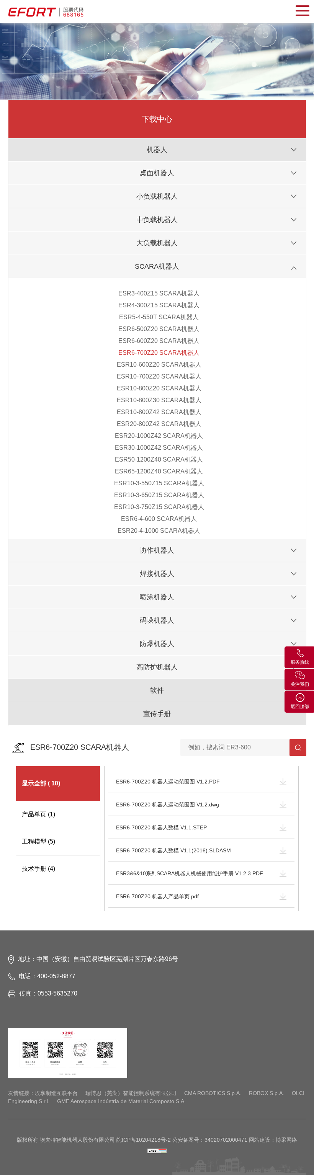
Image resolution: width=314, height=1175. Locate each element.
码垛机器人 (157, 620)
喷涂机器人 (157, 597)
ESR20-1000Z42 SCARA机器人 (159, 435)
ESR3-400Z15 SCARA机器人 (159, 293)
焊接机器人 (157, 574)
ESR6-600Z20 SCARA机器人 (159, 341)
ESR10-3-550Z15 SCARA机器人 (159, 483)
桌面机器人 (157, 173)
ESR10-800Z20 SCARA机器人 (159, 388)
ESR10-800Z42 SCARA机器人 (159, 412)
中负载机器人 (157, 220)
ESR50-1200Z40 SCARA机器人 (159, 459)
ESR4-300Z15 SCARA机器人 (159, 305)
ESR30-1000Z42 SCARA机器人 (159, 447)
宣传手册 (157, 714)
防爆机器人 (157, 644)
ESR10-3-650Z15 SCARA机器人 (159, 495)
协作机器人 (157, 550)
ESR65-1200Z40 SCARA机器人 (159, 471)
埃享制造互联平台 (56, 1093)
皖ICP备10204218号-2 (143, 1140)
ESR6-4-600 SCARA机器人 (159, 519)
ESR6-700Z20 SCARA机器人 (159, 352)
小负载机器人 (157, 196)
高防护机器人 (157, 667)
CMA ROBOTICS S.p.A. (212, 1093)
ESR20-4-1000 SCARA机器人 (159, 530)
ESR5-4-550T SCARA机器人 (159, 317)
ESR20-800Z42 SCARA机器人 (159, 424)
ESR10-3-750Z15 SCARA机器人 (159, 507)
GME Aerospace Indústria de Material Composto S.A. (121, 1101)
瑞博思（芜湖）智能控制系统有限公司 (131, 1093)
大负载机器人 (157, 243)
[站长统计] (157, 1150)
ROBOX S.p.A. (266, 1093)
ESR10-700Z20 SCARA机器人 (159, 376)
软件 (157, 690)
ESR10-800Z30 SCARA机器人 (159, 400)
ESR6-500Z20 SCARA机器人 (159, 329)
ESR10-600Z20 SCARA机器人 (159, 364)
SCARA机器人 (157, 266)
